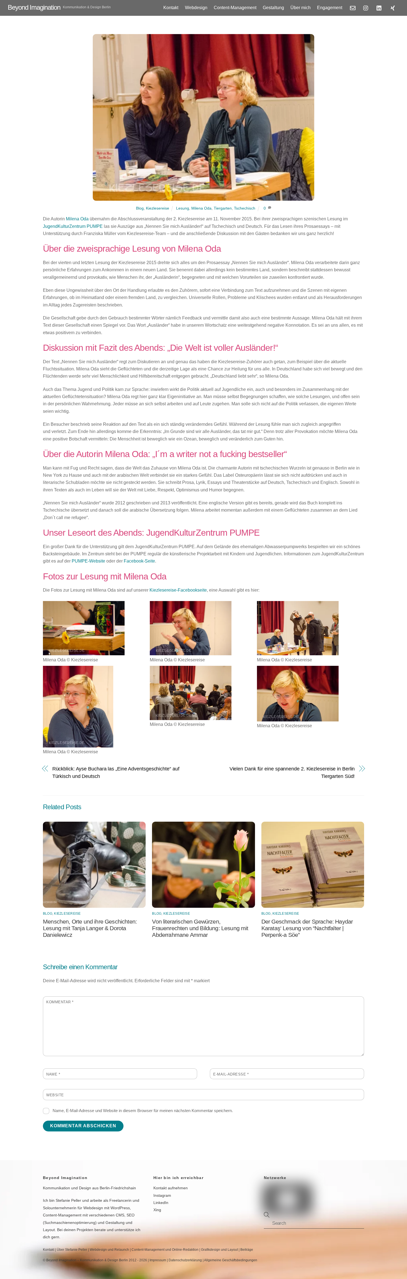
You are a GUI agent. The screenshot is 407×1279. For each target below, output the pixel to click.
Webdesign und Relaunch (109, 1250)
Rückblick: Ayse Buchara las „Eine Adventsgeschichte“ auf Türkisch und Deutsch (115, 772)
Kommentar (60, 1002)
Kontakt (170, 7)
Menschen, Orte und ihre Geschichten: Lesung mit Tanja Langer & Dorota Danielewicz (90, 928)
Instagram (162, 1195)
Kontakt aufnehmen (170, 1188)
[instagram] (366, 7)
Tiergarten (223, 208)
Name (53, 1074)
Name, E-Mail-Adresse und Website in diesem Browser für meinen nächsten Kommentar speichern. (143, 1110)
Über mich (300, 7)
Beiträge (246, 1250)
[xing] (392, 7)
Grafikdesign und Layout (219, 1250)
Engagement (329, 7)
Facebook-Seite (139, 561)
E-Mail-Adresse (231, 1074)
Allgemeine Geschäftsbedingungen (230, 1260)
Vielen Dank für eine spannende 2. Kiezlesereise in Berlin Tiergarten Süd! (292, 772)
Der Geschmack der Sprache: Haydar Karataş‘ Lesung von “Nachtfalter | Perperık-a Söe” (307, 928)
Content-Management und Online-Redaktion (165, 1250)
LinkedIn (160, 1202)
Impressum (158, 1260)
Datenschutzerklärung (185, 1260)
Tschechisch (244, 208)
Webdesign (196, 7)
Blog (140, 208)
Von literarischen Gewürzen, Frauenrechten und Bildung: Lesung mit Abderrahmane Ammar (200, 928)
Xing (157, 1210)
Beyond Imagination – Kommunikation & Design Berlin (87, 1260)
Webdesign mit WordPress (106, 1208)
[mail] (352, 7)
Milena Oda (201, 208)
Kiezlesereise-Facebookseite (178, 590)
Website (55, 1095)
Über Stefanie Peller (72, 1250)
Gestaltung (273, 7)
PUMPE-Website (88, 561)
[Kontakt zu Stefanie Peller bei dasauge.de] (326, 1191)
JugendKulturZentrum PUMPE (73, 226)
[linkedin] (379, 7)
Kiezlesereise (157, 208)
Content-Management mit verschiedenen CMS (83, 1215)
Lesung (182, 208)
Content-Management (235, 7)
